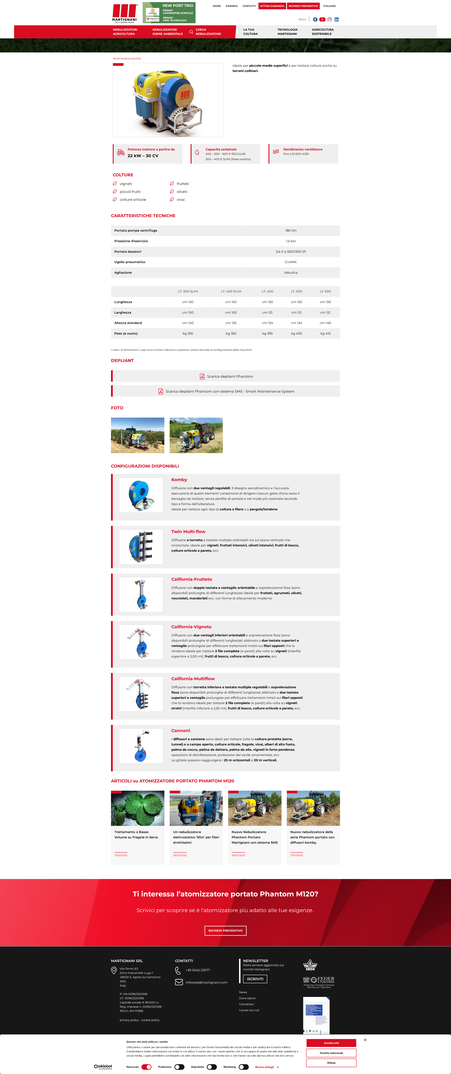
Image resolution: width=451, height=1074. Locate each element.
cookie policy (150, 1020)
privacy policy (129, 1020)
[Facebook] (315, 19)
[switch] (179, 1067)
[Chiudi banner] (365, 1040)
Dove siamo (247, 998)
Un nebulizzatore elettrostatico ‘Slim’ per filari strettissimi (196, 837)
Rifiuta (331, 1062)
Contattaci (246, 1004)
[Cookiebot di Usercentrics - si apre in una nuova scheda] (103, 1067)
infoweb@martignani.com (206, 982)
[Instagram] (329, 19)
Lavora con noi (249, 1010)
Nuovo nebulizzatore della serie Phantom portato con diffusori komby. (312, 837)
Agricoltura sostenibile (323, 32)
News (243, 992)
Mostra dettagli (264, 1067)
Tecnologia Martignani (288, 32)
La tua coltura (250, 32)
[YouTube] (322, 19)
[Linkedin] (336, 19)
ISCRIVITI (255, 979)
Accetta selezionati (331, 1052)
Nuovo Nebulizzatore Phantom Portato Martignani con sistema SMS (255, 837)
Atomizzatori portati (127, 58)
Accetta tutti (331, 1042)
